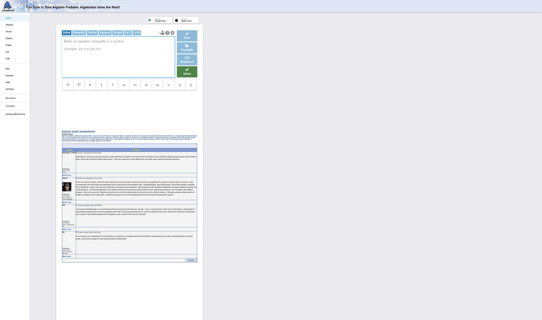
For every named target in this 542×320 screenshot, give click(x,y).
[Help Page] (167, 33)
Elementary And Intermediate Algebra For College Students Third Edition (86, 141)
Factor (9, 31)
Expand (9, 38)
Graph (8, 45)
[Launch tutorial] (161, 32)
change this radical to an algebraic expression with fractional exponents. (149, 136)
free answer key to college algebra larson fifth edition (95, 139)
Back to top (66, 175)
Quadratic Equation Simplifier (180, 139)
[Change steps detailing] (172, 33)
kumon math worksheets (78, 131)
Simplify (9, 25)
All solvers (11, 98)
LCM (8, 59)
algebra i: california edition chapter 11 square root (123, 137)
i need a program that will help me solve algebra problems (85, 137)
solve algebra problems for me (124, 139)
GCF (7, 52)
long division (165, 139)
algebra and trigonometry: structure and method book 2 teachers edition (99, 136)
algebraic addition (68, 136)
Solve (8, 18)
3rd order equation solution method (148, 139)
